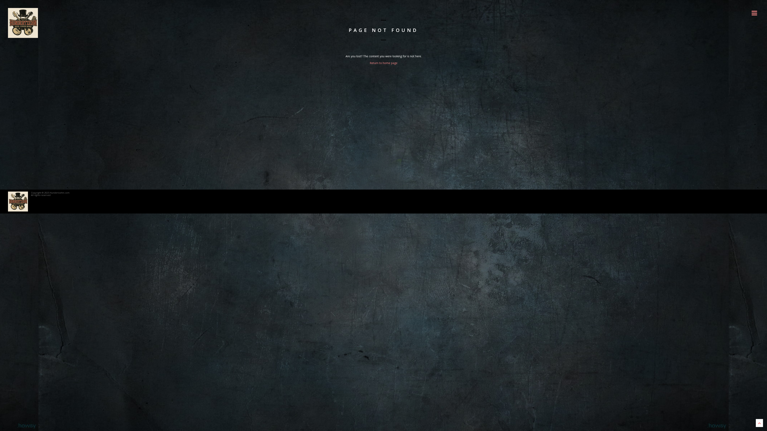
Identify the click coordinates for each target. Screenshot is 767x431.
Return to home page (383, 63)
